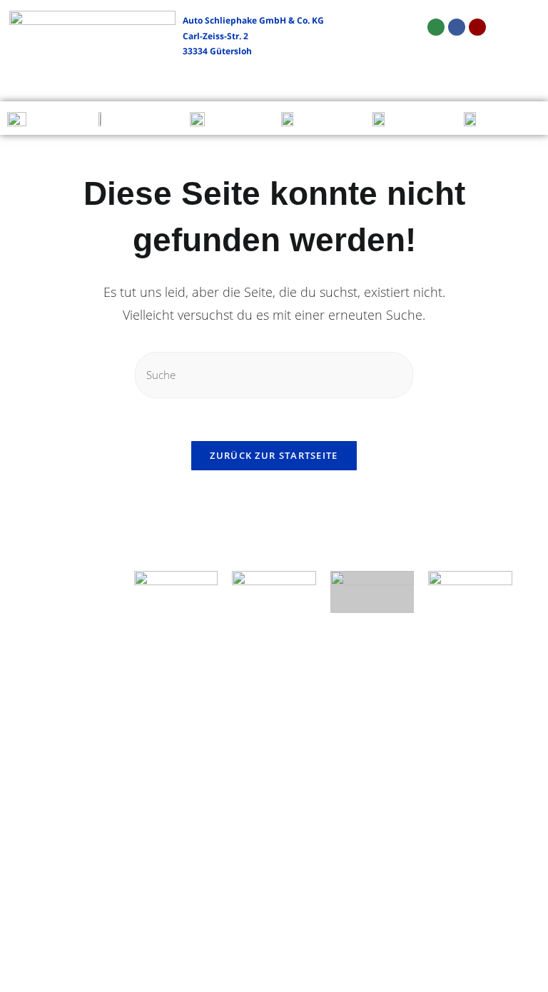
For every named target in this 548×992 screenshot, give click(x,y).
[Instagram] (477, 27)
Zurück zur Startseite (274, 455)
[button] (18, 80)
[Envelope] (436, 27)
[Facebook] (456, 27)
